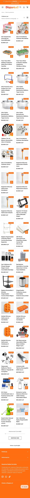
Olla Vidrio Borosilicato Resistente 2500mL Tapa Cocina (22, 115)
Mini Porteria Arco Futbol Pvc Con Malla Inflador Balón (7, 89)
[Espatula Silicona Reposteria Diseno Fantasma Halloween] (22, 178)
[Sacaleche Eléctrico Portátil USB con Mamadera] (22, 384)
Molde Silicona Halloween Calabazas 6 (5, 342)
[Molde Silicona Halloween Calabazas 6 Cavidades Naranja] (7, 332)
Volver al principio (15, 445)
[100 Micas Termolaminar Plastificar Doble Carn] (22, 228)
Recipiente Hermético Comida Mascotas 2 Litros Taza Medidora (22, 267)
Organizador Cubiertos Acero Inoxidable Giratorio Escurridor (22, 293)
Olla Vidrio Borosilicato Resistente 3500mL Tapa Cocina (22, 89)
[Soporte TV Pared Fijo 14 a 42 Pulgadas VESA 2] (22, 202)
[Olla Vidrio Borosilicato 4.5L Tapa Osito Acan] (7, 104)
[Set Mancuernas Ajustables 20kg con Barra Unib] (22, 332)
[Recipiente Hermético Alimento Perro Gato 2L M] (22, 256)
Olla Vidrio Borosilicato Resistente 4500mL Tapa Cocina (7, 115)
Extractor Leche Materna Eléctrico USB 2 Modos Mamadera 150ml (21, 394)
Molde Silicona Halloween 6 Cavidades (5, 317)
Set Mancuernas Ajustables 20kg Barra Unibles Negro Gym (21, 343)
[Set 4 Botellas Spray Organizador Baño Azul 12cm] (22, 409)
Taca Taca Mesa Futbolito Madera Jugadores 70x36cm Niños (21, 63)
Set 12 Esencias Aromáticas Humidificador (6, 38)
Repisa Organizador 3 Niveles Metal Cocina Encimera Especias (7, 239)
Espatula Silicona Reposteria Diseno (22, 187)
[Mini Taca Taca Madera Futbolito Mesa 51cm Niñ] (7, 52)
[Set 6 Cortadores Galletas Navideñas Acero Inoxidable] (22, 28)
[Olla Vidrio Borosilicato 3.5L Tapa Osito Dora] (22, 78)
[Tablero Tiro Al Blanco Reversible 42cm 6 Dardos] (7, 130)
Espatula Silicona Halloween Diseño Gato (22, 164)
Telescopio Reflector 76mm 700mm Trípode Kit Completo (7, 369)
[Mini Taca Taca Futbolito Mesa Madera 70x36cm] (22, 52)
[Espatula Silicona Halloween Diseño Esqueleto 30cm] (7, 202)
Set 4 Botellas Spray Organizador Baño (22, 419)
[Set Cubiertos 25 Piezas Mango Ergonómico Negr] (7, 256)
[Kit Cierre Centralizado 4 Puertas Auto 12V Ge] (7, 384)
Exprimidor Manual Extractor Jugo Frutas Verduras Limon (7, 420)
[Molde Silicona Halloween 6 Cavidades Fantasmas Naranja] (7, 308)
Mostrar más (15, 438)
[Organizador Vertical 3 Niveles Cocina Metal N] (7, 282)
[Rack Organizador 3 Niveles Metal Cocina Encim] (7, 228)
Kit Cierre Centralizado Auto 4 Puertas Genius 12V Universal (7, 394)
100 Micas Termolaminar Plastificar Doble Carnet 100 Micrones (21, 240)
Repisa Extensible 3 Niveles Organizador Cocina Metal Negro (7, 293)
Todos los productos (9, 12)
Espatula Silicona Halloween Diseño (7, 211)
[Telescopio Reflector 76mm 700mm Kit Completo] (7, 358)
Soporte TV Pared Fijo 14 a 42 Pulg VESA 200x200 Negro (21, 213)
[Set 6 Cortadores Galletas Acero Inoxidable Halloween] (7, 154)
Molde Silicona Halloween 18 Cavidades (21, 317)
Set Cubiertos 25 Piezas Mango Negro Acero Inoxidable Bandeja (7, 267)
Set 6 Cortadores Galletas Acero (6, 163)
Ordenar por (5, 16)
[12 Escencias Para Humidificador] (7, 28)
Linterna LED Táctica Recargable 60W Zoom (22, 368)
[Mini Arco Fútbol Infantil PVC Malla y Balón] (7, 78)
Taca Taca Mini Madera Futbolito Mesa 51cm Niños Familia (6, 63)
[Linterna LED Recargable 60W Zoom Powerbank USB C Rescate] (22, 358)
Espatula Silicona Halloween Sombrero (6, 188)
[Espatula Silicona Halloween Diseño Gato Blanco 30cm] (22, 154)
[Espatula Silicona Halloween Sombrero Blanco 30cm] (7, 178)
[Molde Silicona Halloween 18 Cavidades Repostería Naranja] (22, 308)
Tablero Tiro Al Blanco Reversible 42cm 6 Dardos (6, 140)
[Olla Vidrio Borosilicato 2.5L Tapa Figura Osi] (22, 104)
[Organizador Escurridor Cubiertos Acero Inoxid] (22, 282)
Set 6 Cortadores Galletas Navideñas (22, 37)
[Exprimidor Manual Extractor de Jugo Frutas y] (7, 409)
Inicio (3, 12)
